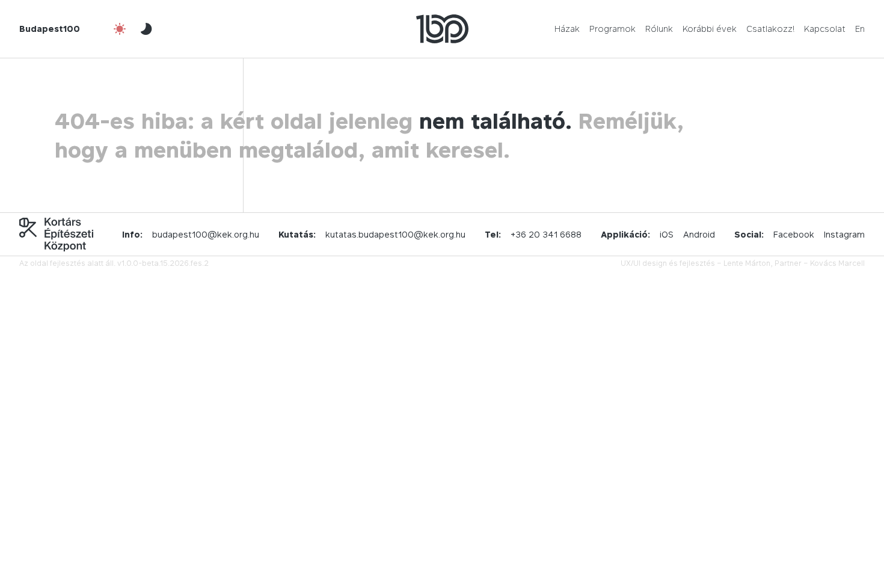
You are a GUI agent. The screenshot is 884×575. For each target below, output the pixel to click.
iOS (667, 234)
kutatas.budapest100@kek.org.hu (395, 234)
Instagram (844, 234)
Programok (612, 28)
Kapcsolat (825, 28)
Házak (567, 28)
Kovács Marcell (837, 263)
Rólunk (659, 28)
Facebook (793, 234)
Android (699, 234)
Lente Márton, (748, 263)
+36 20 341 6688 (546, 234)
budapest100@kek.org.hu (205, 234)
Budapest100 (49, 28)
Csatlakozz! (770, 28)
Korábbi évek (710, 28)
